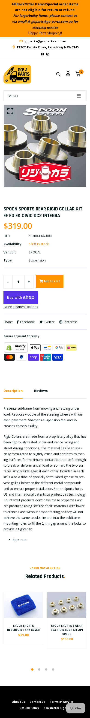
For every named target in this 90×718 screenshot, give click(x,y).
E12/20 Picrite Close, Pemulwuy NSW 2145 (47, 47)
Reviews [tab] (41, 390)
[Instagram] (47, 54)
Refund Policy (29, 708)
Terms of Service (61, 702)
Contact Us (37, 702)
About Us (18, 702)
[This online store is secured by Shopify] (16, 347)
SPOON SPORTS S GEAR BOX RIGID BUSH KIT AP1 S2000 (67, 630)
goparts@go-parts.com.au (45, 41)
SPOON (34, 252)
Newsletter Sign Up (57, 708)
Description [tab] (13, 390)
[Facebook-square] (42, 54)
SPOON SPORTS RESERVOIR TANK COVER (23, 628)
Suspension (37, 260)
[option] (45, 146)
